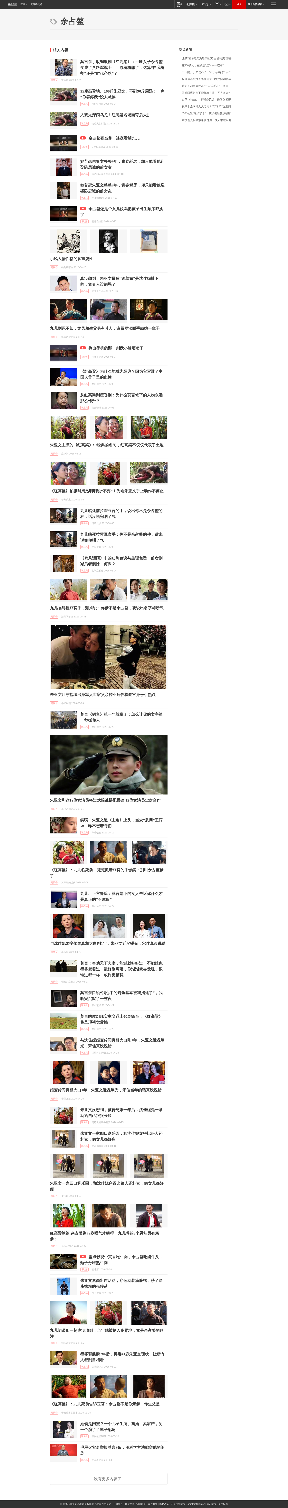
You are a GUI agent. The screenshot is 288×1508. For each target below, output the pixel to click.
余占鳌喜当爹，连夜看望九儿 (114, 138)
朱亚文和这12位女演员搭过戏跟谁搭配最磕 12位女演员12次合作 (105, 800)
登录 (239, 4)
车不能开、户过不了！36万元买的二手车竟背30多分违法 (210, 72)
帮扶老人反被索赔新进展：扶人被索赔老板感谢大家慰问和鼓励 (210, 120)
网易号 (54, 80)
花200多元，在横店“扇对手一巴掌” (203, 65)
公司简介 (118, 1504)
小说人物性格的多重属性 (71, 258)
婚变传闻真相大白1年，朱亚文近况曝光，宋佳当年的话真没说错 (106, 1090)
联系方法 (129, 1504)
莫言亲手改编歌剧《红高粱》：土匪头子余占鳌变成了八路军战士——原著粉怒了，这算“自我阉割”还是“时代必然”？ (122, 67)
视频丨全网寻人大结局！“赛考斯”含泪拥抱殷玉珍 (210, 106)
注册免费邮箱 (255, 4)
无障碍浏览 (36, 4)
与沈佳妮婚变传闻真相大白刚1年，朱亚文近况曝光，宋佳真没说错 (108, 943)
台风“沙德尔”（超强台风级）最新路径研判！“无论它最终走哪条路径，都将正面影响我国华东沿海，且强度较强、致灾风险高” (210, 99)
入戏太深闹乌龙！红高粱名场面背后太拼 (115, 115)
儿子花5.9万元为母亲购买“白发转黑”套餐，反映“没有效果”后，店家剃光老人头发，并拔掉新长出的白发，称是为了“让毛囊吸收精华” (210, 58)
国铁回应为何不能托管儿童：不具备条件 (206, 92)
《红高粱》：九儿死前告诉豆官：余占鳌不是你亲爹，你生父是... (106, 1404)
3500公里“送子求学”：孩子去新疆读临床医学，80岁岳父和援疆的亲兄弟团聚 (210, 113)
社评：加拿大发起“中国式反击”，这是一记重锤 (210, 86)
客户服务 (152, 1504)
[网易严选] (206, 4)
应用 (22, 4)
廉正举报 (211, 1504)
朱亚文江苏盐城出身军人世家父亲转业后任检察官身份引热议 (103, 694)
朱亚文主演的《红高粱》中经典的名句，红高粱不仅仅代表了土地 (107, 445)
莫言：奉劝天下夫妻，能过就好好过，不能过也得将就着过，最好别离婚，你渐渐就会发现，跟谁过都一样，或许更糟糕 (121, 969)
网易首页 (12, 4)
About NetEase (103, 1504)
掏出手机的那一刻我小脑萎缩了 (116, 348)
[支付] (218, 4)
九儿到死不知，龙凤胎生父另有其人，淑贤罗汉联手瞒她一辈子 (105, 328)
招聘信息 (141, 1504)
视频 (84, 147)
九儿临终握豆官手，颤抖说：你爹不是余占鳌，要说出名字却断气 (107, 608)
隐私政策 (164, 1504)
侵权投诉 (223, 1504)
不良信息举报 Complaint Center (188, 1504)
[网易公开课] (192, 4)
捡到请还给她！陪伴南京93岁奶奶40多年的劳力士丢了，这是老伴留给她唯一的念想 (210, 79)
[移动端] (179, 4)
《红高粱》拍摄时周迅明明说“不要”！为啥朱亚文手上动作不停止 (107, 491)
